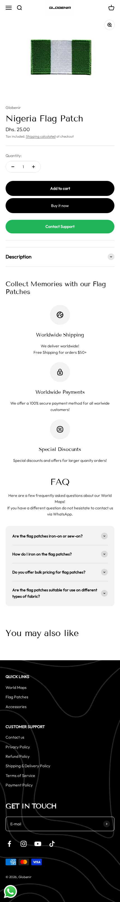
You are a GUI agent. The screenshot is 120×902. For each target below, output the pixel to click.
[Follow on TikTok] (52, 844)
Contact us (15, 737)
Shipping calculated (41, 136)
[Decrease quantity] (13, 166)
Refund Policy (18, 756)
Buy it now (60, 205)
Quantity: (14, 155)
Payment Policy (19, 785)
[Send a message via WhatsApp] (10, 891)
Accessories (16, 706)
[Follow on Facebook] (9, 844)
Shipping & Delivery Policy (28, 765)
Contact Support (60, 226)
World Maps (16, 687)
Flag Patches (17, 696)
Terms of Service (20, 775)
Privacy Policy (18, 746)
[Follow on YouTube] (38, 844)
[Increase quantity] (33, 166)
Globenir (13, 107)
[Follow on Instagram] (23, 844)
